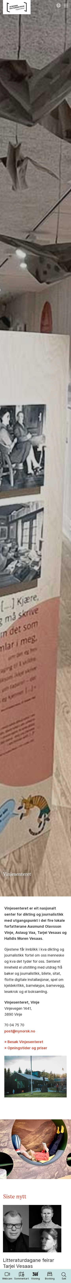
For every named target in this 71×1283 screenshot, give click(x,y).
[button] (64, 1276)
